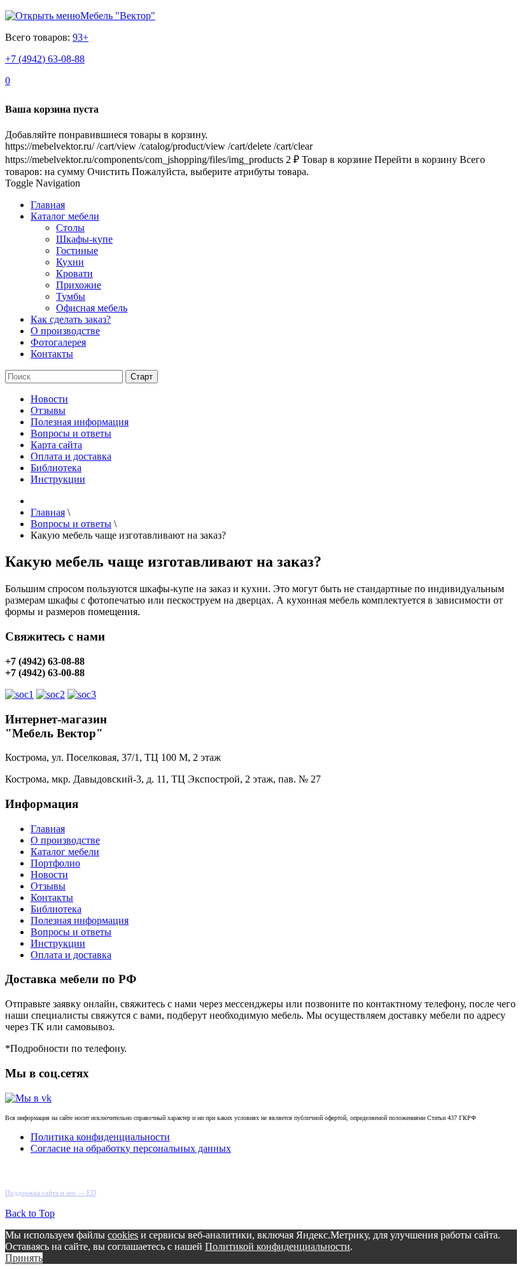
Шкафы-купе (84, 239)
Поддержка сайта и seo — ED (50, 1192)
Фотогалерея (58, 342)
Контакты (52, 353)
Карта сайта (56, 444)
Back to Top (30, 1213)
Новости (49, 398)
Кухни (70, 262)
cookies (123, 1235)
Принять (24, 1257)
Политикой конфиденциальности (277, 1246)
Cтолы (70, 227)
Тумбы (70, 296)
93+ (80, 37)
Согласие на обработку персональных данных (131, 1148)
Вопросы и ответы (71, 433)
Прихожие (78, 285)
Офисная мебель (91, 307)
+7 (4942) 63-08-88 (45, 58)
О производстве (65, 330)
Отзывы (48, 410)
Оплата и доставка (71, 456)
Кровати (74, 273)
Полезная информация (80, 421)
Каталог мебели (65, 216)
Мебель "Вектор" (117, 15)
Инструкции (58, 479)
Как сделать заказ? (71, 319)
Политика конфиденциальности (100, 1136)
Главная (48, 204)
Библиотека (56, 467)
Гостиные (77, 250)
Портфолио (55, 863)
